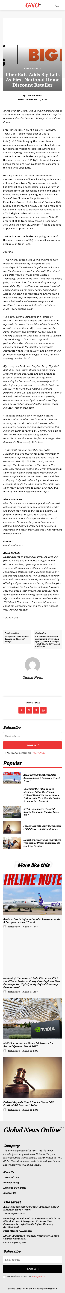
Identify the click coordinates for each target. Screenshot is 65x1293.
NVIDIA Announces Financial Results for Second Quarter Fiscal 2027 (41, 812)
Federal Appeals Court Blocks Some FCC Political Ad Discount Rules (42, 827)
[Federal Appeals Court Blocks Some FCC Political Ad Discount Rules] (12, 827)
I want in (31, 745)
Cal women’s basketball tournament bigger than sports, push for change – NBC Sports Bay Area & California (47, 641)
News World (32, 68)
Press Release (10, 1231)
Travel (6, 1214)
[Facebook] (21, 710)
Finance (7, 1242)
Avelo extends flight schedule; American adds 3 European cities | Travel (41, 777)
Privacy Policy (38, 753)
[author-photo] (5, 926)
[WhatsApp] (43, 710)
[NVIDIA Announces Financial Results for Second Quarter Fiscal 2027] (12, 812)
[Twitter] (29, 710)
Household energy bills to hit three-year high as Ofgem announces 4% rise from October (42, 842)
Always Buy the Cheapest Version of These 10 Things (17, 639)
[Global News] (32, 664)
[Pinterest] (36, 710)
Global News (35, 95)
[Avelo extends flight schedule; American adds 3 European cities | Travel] (12, 778)
